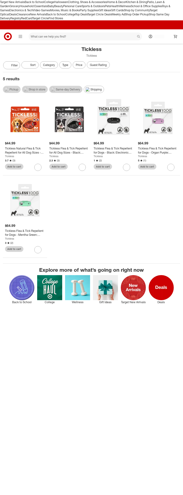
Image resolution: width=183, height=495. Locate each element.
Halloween (61, 2)
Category (49, 65)
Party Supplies (89, 10)
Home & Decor (116, 2)
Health (115, 6)
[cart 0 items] (175, 36)
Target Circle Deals (99, 14)
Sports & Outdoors (93, 6)
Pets (108, 6)
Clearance (23, 14)
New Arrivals (38, 14)
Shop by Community (137, 10)
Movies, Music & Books (65, 10)
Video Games (41, 10)
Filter (14, 65)
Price (79, 65)
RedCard (26, 18)
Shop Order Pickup (137, 14)
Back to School (34, 2)
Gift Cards (117, 10)
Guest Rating (98, 65)
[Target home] (8, 36)
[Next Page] (176, 65)
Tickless (9, 156)
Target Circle (40, 18)
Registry (15, 18)
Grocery (14, 6)
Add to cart (14, 166)
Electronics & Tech (21, 10)
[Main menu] (20, 36)
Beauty (58, 6)
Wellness (125, 6)
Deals (13, 14)
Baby (51, 6)
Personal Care (72, 6)
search (138, 37)
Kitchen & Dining (136, 2)
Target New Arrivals (12, 2)
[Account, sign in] (157, 36)
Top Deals (81, 14)
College (49, 2)
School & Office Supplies (146, 6)
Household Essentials (34, 6)
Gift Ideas (104, 10)
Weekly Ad (118, 14)
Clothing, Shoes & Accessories (87, 2)
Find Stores (56, 18)
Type (65, 65)
